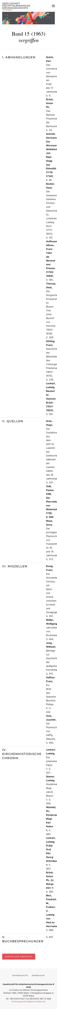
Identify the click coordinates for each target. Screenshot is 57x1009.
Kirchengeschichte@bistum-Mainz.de (29, 1001)
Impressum (38, 975)
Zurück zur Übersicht (18, 957)
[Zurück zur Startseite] (16, 6)
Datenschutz (20, 975)
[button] (53, 6)
